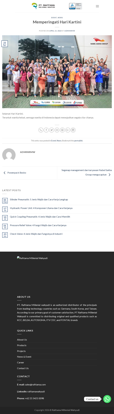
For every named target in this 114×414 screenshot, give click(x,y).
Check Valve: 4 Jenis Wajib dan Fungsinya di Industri (36, 233)
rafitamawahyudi (36, 391)
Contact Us (23, 368)
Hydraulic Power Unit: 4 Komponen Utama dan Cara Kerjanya (41, 208)
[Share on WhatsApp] (40, 130)
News (60, 18)
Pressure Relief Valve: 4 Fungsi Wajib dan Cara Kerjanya (38, 225)
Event (54, 18)
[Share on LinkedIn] (73, 130)
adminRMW (69, 31)
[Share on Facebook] (46, 130)
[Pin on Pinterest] (62, 130)
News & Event (24, 356)
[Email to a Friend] (57, 130)
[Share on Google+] (67, 130)
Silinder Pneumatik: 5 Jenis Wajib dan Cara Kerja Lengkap (39, 199)
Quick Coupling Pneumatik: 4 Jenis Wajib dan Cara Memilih (40, 216)
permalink (78, 140)
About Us (22, 339)
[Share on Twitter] (51, 130)
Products (21, 345)
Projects (21, 351)
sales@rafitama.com (35, 384)
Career (20, 362)
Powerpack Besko (16, 172)
